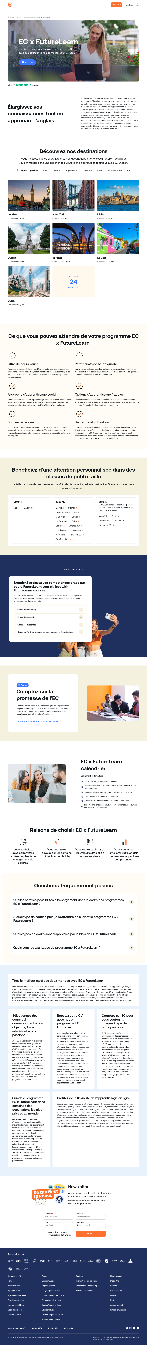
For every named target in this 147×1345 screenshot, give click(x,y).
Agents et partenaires (17, 1295)
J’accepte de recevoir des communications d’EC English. (58, 1233)
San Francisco (62, 539)
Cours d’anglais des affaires (53, 1295)
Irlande (113, 1295)
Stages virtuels (48, 1310)
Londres (13, 214)
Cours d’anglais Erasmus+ (52, 1315)
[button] (129, 4)
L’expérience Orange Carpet (87, 1286)
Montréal (103, 516)
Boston (59, 508)
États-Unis (114, 1281)
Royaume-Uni (116, 1290)
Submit (91, 1234)
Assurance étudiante (84, 1290)
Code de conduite (15, 1310)
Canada (113, 1286)
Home (9, 17)
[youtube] (138, 1328)
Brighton (71, 508)
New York (58, 214)
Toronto (57, 257)
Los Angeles (61, 530)
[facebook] (130, 1328)
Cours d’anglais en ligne (51, 1305)
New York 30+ (76, 535)
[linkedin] (134, 1328)
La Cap (101, 257)
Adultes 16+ (37, 1328)
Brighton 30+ (62, 512)
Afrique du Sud (116, 1305)
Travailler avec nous (16, 1300)
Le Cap (75, 517)
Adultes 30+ (53, 1328)
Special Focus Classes (51, 1319)
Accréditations (14, 1286)
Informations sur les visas (86, 1281)
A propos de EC (14, 1290)
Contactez (116, 4)
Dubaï (11, 300)
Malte (101, 214)
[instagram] (127, 1328)
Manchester (77, 530)
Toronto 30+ (104, 520)
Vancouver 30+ (105, 525)
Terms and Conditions (36, 1337)
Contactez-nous (14, 1315)
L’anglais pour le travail (51, 1290)
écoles (72, 288)
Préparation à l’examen (51, 1300)
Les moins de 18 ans (16, 1305)
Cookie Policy (59, 1337)
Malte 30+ (28, 508)
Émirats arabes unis (118, 1310)
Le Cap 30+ (61, 521)
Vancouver (119, 520)
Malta (112, 1300)
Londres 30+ (74, 526)
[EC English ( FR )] (10, 4)
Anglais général (48, 1286)
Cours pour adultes (29, 17)
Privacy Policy (48, 1337)
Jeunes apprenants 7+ (17, 1328)
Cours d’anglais (16, 17)
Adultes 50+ (69, 1328)
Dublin (12, 257)
